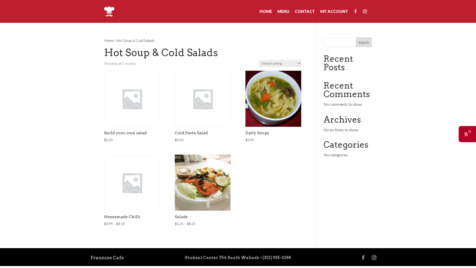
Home (266, 11)
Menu (283, 11)
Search (363, 42)
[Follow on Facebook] (363, 257)
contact (305, 11)
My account (334, 11)
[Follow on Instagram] (374, 257)
